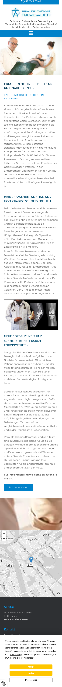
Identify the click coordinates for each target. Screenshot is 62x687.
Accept (31, 667)
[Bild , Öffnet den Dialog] (31, 314)
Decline (31, 673)
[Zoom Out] (4, 538)
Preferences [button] (28, 658)
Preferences (31, 680)
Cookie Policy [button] (15, 654)
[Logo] (31, 12)
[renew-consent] (3, 683)
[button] (31, 33)
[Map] (31, 563)
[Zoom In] (4, 533)
